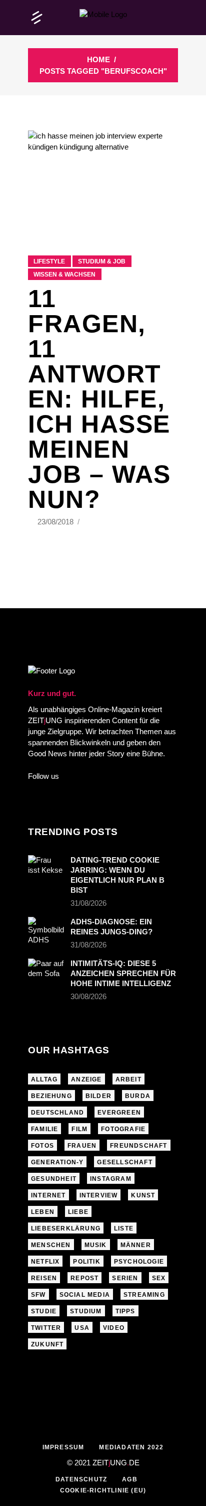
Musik (95, 1245)
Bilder (99, 1096)
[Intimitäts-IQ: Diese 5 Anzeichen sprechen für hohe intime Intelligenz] (46, 971)
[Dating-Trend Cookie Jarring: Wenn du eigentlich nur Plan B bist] (46, 867)
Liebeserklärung (65, 1228)
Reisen (44, 1278)
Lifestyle (49, 261)
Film (80, 1129)
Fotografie (123, 1129)
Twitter (46, 1327)
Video (113, 1327)
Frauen (82, 1145)
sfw (38, 1294)
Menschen (51, 1245)
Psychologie (139, 1261)
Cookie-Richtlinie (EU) (103, 1490)
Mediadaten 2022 (131, 1447)
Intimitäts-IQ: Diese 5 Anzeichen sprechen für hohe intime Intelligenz (123, 973)
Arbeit (129, 1079)
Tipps (126, 1311)
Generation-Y (57, 1162)
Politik (86, 1261)
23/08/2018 (57, 521)
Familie (44, 1129)
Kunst (143, 1195)
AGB (130, 1479)
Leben (42, 1211)
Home (98, 59)
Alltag (44, 1079)
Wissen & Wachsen (65, 274)
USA (82, 1327)
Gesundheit (53, 1178)
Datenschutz (81, 1479)
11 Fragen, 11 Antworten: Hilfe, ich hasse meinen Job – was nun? (99, 399)
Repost (84, 1278)
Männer (135, 1245)
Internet (48, 1195)
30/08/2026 (88, 996)
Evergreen (119, 1112)
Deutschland (57, 1112)
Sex (159, 1278)
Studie (43, 1311)
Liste (124, 1228)
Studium (86, 1311)
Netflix (45, 1261)
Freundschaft (138, 1145)
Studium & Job (102, 261)
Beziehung (51, 1096)
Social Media (85, 1294)
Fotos (42, 1145)
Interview (99, 1195)
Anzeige (86, 1079)
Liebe (78, 1211)
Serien (125, 1278)
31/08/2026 (88, 903)
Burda (137, 1096)
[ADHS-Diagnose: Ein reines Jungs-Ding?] (46, 931)
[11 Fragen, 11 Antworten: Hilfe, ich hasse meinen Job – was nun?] (103, 180)
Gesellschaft (124, 1162)
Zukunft (47, 1344)
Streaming (144, 1294)
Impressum (63, 1447)
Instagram (111, 1178)
